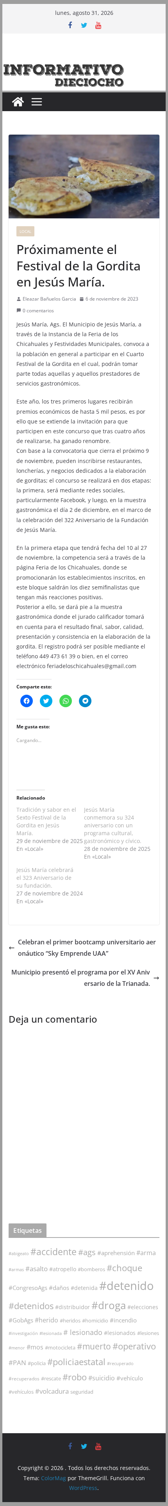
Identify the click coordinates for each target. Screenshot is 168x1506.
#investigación (23, 1333)
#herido (46, 1319)
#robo (75, 1377)
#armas (16, 1269)
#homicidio (95, 1320)
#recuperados (24, 1378)
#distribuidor (72, 1307)
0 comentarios (38, 310)
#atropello (62, 1269)
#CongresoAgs (28, 1288)
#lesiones (148, 1333)
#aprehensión (116, 1253)
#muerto (94, 1346)
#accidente (53, 1251)
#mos (35, 1347)
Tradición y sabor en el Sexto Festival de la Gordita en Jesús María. (46, 821)
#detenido (126, 1285)
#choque (124, 1268)
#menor (17, 1348)
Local (25, 231)
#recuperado (120, 1363)
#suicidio (101, 1377)
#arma (146, 1252)
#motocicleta (60, 1347)
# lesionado (82, 1332)
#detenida (84, 1288)
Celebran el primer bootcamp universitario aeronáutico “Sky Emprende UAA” (87, 948)
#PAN (17, 1362)
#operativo (134, 1346)
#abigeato (19, 1253)
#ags (87, 1252)
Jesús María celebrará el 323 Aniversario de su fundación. (44, 877)
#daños (59, 1287)
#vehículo (129, 1378)
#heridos (70, 1320)
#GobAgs (21, 1320)
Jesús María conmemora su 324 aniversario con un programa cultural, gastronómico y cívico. (112, 825)
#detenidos (31, 1306)
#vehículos (21, 1392)
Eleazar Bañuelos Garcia (49, 298)
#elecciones (142, 1307)
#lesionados (120, 1333)
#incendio (123, 1320)
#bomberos (91, 1269)
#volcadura (52, 1391)
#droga (108, 1305)
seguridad (81, 1391)
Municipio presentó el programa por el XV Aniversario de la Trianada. (80, 978)
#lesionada (50, 1333)
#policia (37, 1363)
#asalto (36, 1268)
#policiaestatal (76, 1361)
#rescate (51, 1378)
